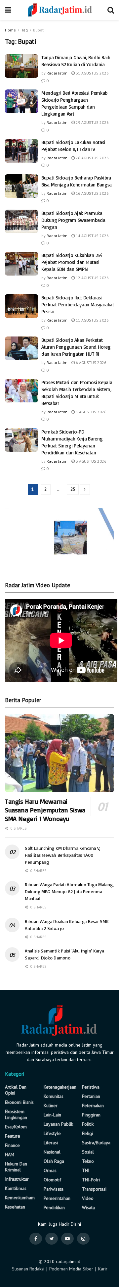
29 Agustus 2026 (92, 122)
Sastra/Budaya (96, 1143)
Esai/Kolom (16, 1127)
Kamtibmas (15, 1188)
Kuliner (51, 1105)
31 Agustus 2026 (92, 73)
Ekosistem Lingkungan (16, 1114)
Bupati (39, 29)
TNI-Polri (91, 1180)
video (88, 1198)
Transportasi (94, 1189)
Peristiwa (90, 1087)
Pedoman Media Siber (71, 1269)
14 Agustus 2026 (92, 235)
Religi (87, 1133)
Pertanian (91, 1096)
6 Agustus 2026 (90, 362)
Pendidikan (54, 1207)
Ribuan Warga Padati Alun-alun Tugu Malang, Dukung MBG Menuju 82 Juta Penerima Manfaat (69, 891)
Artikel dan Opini (15, 1090)
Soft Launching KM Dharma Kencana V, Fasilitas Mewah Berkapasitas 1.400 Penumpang (62, 855)
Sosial (88, 1152)
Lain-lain (52, 1115)
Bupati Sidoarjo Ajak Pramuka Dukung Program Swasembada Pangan (73, 220)
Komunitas (53, 1096)
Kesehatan (15, 1207)
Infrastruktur (17, 1179)
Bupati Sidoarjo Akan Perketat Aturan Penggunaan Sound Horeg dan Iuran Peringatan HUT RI (75, 347)
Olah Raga (54, 1161)
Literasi (51, 1143)
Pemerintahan (57, 1198)
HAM (9, 1155)
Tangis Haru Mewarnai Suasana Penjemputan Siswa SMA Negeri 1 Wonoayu (45, 810)
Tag (24, 29)
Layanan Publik (58, 1124)
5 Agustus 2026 (90, 411)
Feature (12, 1136)
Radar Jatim (57, 73)
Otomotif (52, 1180)
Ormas (50, 1170)
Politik (88, 1124)
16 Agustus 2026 (92, 193)
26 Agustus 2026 (92, 157)
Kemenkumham (20, 1198)
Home (10, 29)
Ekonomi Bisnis (19, 1102)
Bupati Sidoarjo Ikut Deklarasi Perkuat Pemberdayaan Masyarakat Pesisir (77, 304)
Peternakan (93, 1105)
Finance (12, 1145)
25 (72, 489)
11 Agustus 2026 (92, 320)
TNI (85, 1170)
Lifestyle (52, 1133)
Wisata (88, 1207)
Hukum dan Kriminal (16, 1167)
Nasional (52, 1152)
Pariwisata (53, 1189)
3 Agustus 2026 (90, 461)
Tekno (88, 1161)
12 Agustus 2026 (92, 277)
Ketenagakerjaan (60, 1087)
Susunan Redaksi (28, 1269)
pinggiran (91, 1115)
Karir (102, 1269)
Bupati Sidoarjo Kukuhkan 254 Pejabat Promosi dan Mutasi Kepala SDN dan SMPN (71, 262)
